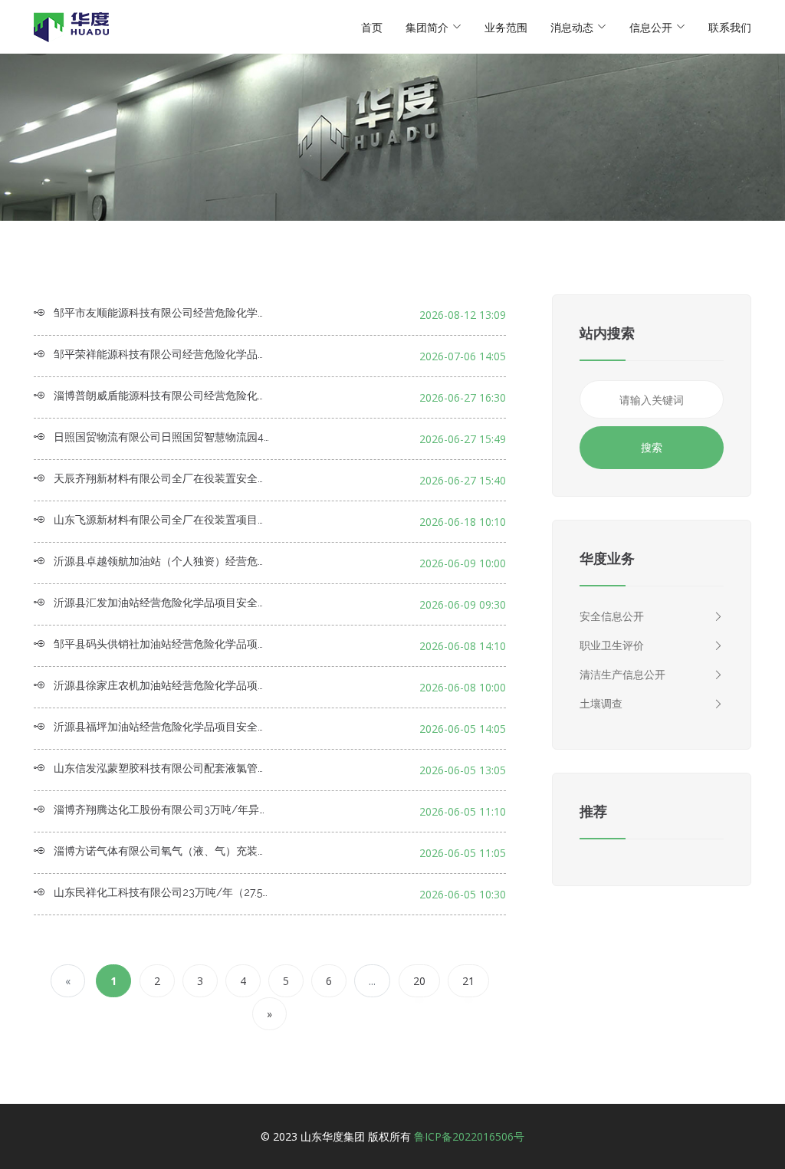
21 (468, 981)
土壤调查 (601, 703)
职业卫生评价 (612, 645)
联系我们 (729, 27)
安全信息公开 (612, 616)
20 (419, 981)
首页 (372, 27)
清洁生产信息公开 (622, 674)
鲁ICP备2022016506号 (469, 1136)
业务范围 (505, 27)
